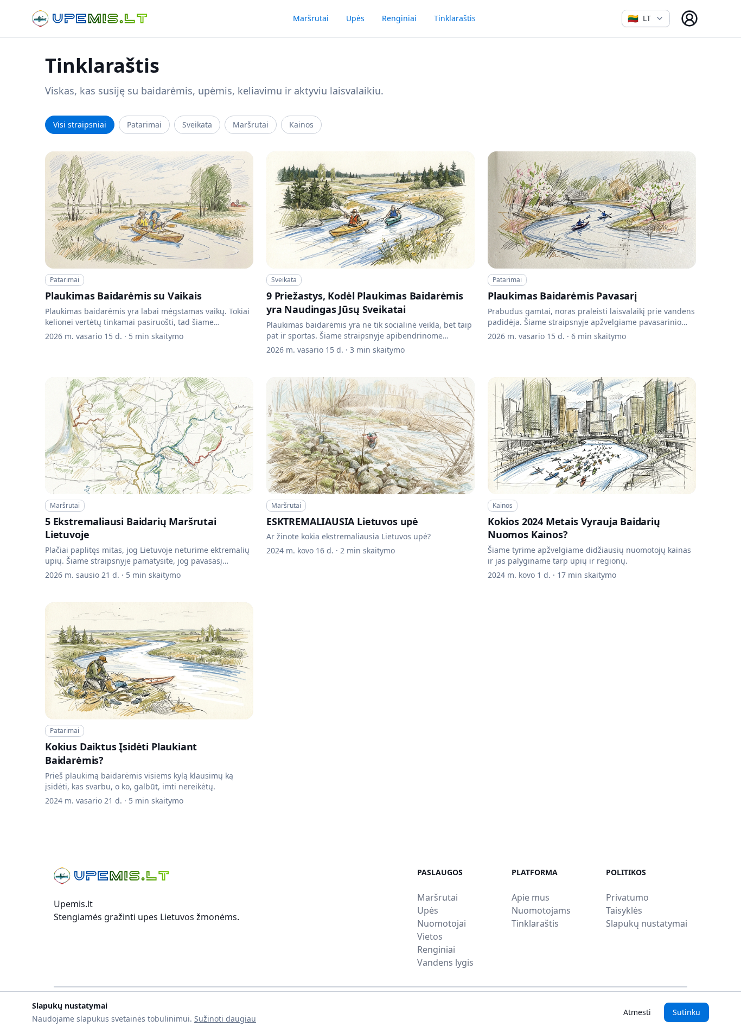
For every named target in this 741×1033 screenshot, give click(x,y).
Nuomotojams (541, 910)
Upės (355, 18)
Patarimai (144, 124)
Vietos (430, 936)
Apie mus (531, 897)
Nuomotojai (441, 923)
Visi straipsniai (79, 124)
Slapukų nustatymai (646, 923)
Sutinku (686, 1012)
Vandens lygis (445, 962)
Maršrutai (311, 18)
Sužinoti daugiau (225, 1018)
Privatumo (627, 897)
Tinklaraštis (455, 18)
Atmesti (637, 1012)
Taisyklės (624, 910)
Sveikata (197, 124)
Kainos (301, 124)
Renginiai (399, 18)
